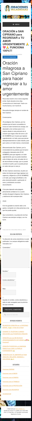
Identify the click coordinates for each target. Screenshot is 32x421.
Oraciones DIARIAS (8, 369)
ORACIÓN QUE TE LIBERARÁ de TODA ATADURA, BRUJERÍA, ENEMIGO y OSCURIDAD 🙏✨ (15, 357)
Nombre (6, 271)
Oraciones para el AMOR (18, 229)
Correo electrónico (9, 280)
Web (4, 289)
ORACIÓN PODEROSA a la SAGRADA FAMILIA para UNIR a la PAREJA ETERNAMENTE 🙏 (14, 348)
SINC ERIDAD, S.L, (20, 409)
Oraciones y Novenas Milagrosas (16, 8)
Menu (17, 24)
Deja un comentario (10, 57)
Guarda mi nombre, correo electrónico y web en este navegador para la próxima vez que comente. (15, 302)
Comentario (7, 247)
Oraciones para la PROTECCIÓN (12, 385)
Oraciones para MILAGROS (11, 390)
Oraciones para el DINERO (10, 377)
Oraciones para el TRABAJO (11, 381)
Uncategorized (7, 394)
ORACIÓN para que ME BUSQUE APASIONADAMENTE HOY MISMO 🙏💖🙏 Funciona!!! (16, 340)
